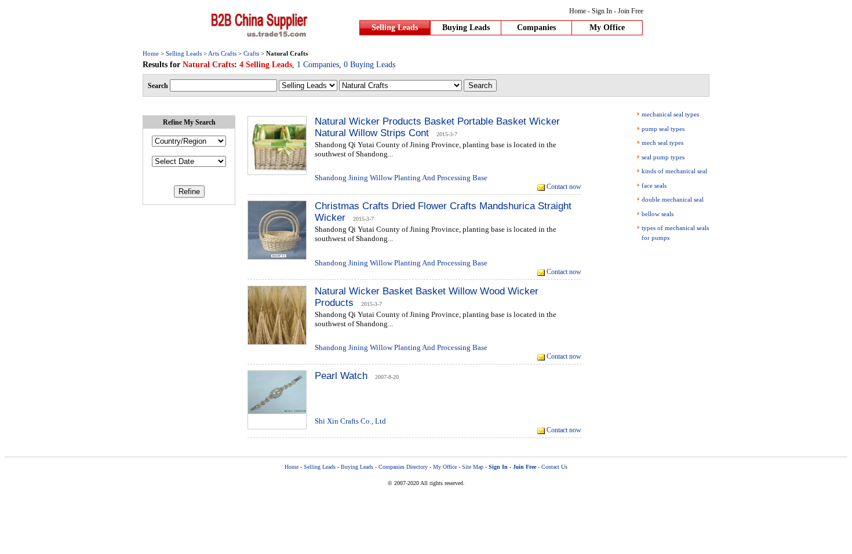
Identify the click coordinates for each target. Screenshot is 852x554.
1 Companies (318, 64)
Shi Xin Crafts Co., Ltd (350, 421)
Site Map (472, 467)
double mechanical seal (673, 199)
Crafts (251, 53)
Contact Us (554, 467)
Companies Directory (403, 467)
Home (577, 11)
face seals (654, 185)
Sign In (602, 11)
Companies (536, 27)
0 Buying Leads (369, 64)
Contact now (564, 187)
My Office (607, 27)
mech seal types (662, 142)
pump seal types (663, 128)
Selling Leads (395, 27)
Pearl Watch (341, 375)
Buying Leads (466, 27)
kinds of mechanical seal (674, 170)
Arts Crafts (222, 53)
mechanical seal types (670, 114)
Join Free (630, 11)
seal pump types (663, 157)
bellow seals (657, 213)
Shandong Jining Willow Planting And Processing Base (401, 177)
